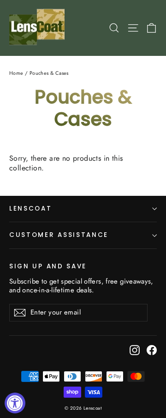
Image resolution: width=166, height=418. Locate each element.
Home (16, 73)
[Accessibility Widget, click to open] (15, 403)
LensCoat (30, 208)
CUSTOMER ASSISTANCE (58, 234)
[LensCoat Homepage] (38, 28)
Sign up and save (48, 266)
